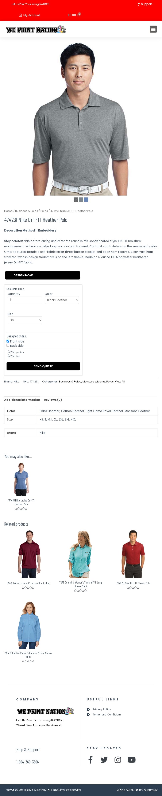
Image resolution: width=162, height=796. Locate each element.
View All (120, 381)
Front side (17, 342)
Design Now (23, 275)
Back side (17, 346)
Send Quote (43, 366)
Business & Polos (26, 211)
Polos (44, 211)
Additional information (22, 400)
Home (8, 211)
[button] (153, 29)
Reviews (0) (53, 400)
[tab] (22, 400)
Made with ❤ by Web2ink (137, 790)
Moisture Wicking (93, 381)
